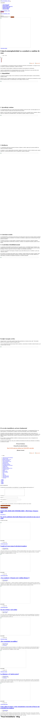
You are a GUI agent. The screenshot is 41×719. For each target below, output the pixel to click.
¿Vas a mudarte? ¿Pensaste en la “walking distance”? (15, 578)
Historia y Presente (6, 7)
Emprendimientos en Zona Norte (7, 465)
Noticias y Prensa (6, 8)
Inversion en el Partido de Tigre (7, 468)
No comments (5, 645)
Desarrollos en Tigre (6, 463)
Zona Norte (4, 477)
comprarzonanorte (5, 462)
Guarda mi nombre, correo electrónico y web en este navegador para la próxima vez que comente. (16, 503)
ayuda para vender (5, 458)
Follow (1, 11)
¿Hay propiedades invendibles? (9, 641)
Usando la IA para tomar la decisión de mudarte (13, 546)
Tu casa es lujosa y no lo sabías (8, 609)
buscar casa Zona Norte (6, 460)
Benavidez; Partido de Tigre (7, 459)
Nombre (1, 497)
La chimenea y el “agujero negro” (9, 674)
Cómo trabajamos (6, 4)
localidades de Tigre (6, 469)
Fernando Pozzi (5, 466)
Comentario (2, 495)
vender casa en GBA (6, 475)
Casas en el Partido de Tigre (7, 461)
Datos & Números (6, 5)
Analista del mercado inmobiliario (8, 457)
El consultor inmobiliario (6, 464)
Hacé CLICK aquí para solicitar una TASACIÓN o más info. (20, 448)
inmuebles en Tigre (5, 467)
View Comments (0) (4, 507)
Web (1, 501)
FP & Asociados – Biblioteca (8, 6)
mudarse (4, 470)
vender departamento (6, 476)
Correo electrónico (3, 499)
